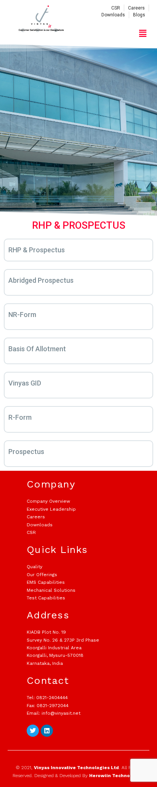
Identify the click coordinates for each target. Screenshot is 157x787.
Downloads (40, 524)
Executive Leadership (51, 509)
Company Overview (48, 501)
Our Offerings (42, 574)
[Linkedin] (47, 731)
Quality (34, 566)
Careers (36, 516)
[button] (142, 33)
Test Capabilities (46, 598)
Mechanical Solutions (51, 590)
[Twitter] (33, 731)
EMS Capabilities (46, 582)
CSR (31, 532)
